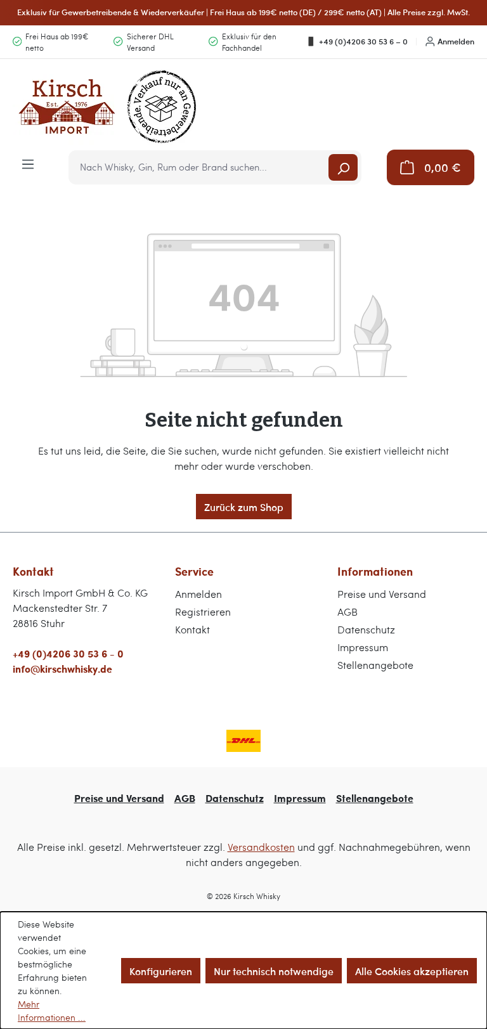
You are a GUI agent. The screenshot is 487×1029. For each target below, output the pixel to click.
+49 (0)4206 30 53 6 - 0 (68, 653)
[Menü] (28, 163)
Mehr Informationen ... (52, 1010)
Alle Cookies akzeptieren (412, 971)
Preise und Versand (381, 593)
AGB (347, 611)
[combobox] (199, 167)
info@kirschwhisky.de (62, 668)
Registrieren (203, 611)
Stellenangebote (375, 664)
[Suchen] (343, 167)
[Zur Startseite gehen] (108, 107)
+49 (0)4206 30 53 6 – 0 (363, 41)
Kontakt (192, 629)
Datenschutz (366, 629)
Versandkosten (261, 846)
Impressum (362, 647)
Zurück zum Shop (243, 507)
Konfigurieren (160, 971)
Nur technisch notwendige (274, 971)
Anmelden (456, 41)
